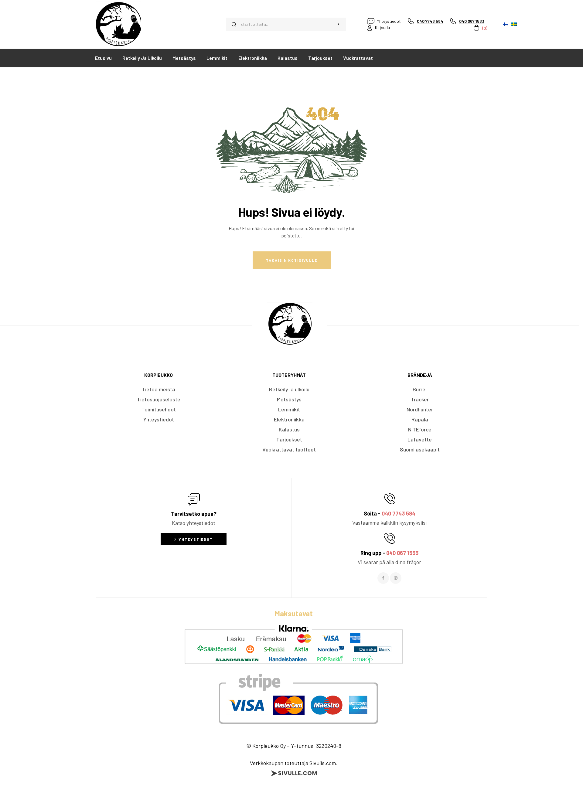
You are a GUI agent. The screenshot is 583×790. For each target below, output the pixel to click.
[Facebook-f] (383, 578)
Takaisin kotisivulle (291, 260)
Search (338, 24)
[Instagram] (395, 578)
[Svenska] (514, 24)
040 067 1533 (402, 553)
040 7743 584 (398, 513)
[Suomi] (505, 24)
